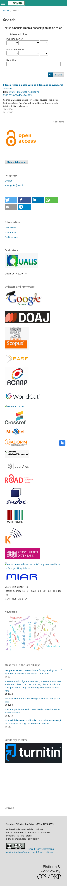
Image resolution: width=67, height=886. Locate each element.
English (8, 180)
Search (58, 75)
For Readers (10, 227)
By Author (11, 60)
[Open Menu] (3, 3)
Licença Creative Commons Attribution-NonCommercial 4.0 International (30, 850)
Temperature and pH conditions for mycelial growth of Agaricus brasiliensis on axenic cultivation (33, 672)
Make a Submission (16, 162)
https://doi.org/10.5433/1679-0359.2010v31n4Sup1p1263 (21, 93)
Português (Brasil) (14, 185)
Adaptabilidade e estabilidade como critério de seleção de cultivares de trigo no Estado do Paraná (33, 722)
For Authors (10, 232)
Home (6, 10)
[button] (11, 200)
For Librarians (11, 237)
